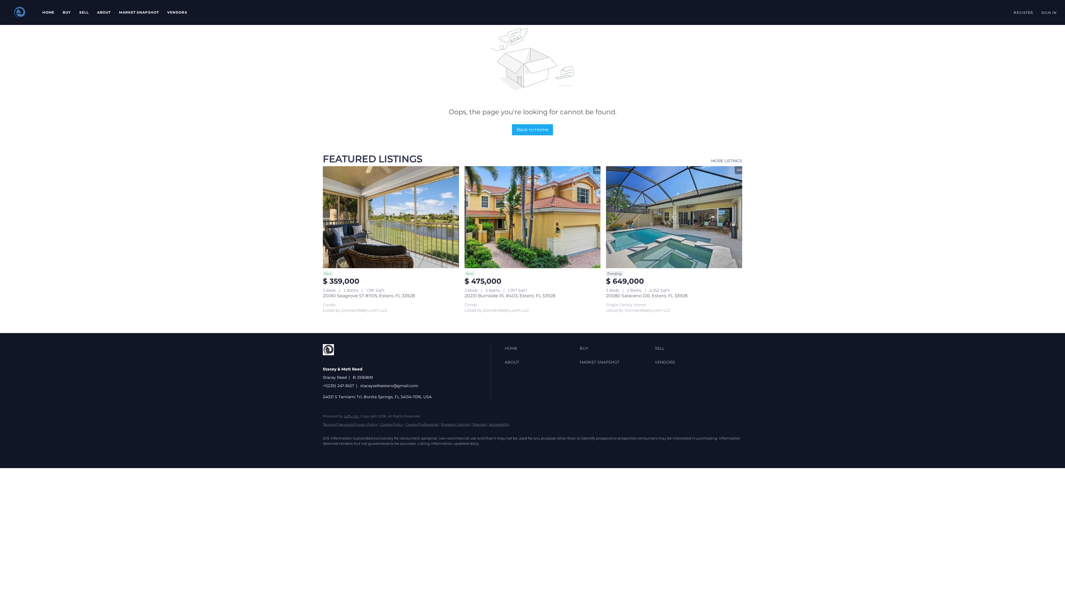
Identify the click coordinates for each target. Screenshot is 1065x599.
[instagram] (345, 453)
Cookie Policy (391, 424)
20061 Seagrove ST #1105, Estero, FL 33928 (369, 295)
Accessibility (499, 424)
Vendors (177, 12)
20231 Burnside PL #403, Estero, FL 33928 (510, 295)
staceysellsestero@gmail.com (389, 385)
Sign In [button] (1049, 13)
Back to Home (533, 129)
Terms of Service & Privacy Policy (350, 424)
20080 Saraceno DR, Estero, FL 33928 (647, 295)
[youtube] (361, 453)
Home (48, 12)
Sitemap (479, 424)
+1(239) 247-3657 (338, 385)
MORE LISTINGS (726, 160)
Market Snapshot (139, 12)
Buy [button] (67, 12)
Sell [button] (84, 12)
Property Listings (455, 424)
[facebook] (329, 453)
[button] (20, 12)
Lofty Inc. (351, 416)
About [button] (104, 12)
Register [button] (1023, 13)
